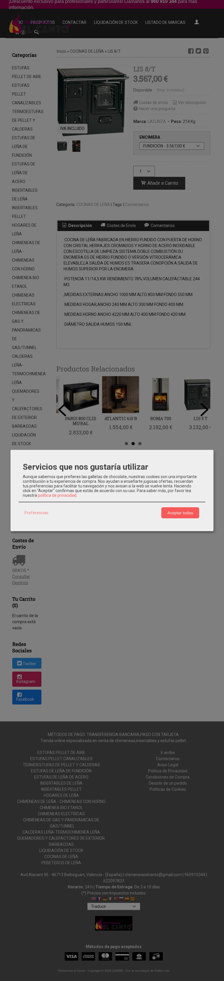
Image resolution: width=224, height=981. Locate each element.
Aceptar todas (180, 512)
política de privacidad (57, 495)
